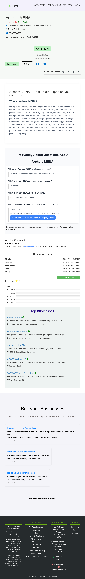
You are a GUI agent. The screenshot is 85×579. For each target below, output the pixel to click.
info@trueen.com (59, 564)
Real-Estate (23, 22)
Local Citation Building (36, 550)
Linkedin (75, 533)
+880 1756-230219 (59, 557)
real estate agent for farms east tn (21, 472)
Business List (36, 544)
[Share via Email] (78, 72)
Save (28, 63)
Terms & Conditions (36, 535)
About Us (36, 530)
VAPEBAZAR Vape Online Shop (20, 373)
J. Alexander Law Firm (16, 345)
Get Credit (39, 5)
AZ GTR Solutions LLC (17, 359)
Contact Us (36, 547)
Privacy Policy (36, 538)
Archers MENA (29, 246)
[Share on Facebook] (63, 72)
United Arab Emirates (16, 29)
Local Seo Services (36, 541)
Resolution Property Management (21, 451)
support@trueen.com (59, 569)
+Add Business (54, 5)
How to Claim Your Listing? (36, 556)
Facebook (75, 527)
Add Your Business (36, 527)
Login (77, 5)
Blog (36, 533)
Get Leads (67, 5)
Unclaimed (11, 22)
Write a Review (42, 48)
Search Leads (36, 553)
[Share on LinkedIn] (73, 72)
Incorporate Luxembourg (17, 331)
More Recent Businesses (42, 498)
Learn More (12, 64)
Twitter (75, 530)
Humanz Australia (14, 317)
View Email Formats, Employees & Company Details (33, 217)
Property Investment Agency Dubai (21, 427)
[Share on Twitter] (68, 72)
